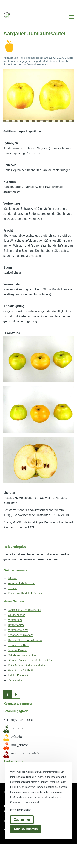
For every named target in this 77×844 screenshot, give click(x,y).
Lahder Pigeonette (18, 675)
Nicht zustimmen (26, 828)
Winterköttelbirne (18, 630)
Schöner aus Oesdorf (20, 635)
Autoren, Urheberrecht (21, 583)
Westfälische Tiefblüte (21, 670)
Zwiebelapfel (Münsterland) (24, 610)
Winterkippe (15, 620)
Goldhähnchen (16, 615)
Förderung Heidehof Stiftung (25, 593)
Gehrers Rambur (17, 650)
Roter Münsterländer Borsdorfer (26, 665)
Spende (12, 588)
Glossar (12, 578)
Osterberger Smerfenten (22, 655)
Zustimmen (22, 819)
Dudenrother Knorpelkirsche (25, 640)
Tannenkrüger (16, 680)
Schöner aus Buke (18, 645)
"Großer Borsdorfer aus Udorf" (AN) (30, 660)
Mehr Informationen (20, 809)
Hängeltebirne (16, 625)
